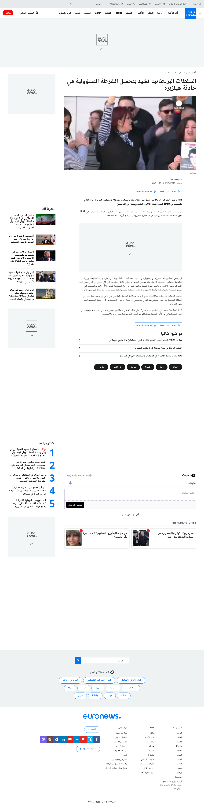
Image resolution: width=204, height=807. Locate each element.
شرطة (133, 367)
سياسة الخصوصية (120, 751)
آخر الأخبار (172, 12)
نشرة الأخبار (149, 737)
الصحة (87, 12)
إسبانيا (124, 695)
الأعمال (140, 12)
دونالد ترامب (131, 688)
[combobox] (87, 3)
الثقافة (108, 12)
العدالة (175, 367)
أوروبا (160, 12)
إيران (70, 688)
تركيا (110, 695)
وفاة (162, 367)
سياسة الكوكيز (121, 746)
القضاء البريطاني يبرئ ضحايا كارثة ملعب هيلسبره (158, 348)
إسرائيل (113, 688)
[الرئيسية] (195, 72)
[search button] (71, 3)
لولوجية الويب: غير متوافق (116, 764)
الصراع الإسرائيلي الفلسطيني (99, 680)
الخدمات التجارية (120, 737)
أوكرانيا (95, 695)
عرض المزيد (122, 728)
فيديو (77, 12)
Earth (98, 12)
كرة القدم (117, 367)
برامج (179, 773)
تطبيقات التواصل (147, 759)
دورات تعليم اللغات (147, 773)
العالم (150, 12)
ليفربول (101, 367)
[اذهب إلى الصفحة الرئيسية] (190, 13)
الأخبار (188, 73)
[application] (130, 133)
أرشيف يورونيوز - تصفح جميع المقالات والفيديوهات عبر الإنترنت (171, 785)
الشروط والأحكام (120, 742)
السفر (128, 12)
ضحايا (147, 367)
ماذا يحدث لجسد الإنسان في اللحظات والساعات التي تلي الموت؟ (151, 356)
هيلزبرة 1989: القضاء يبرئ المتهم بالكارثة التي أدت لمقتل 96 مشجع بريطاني (145, 340)
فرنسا (83, 688)
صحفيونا (178, 777)
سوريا (97, 688)
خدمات (151, 728)
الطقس (151, 742)
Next (119, 12)
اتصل (125, 755)
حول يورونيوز (121, 733)
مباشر (8, 12)
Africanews (148, 768)
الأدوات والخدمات (147, 764)
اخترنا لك (48, 209)
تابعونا (151, 751)
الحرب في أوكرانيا (70, 680)
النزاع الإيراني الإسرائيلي (131, 680)
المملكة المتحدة (170, 73)
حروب (80, 695)
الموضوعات (177, 728)
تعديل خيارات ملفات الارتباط (116, 768)
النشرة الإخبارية (89, 749)
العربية (195, 4)
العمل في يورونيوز (120, 759)
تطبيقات (151, 755)
